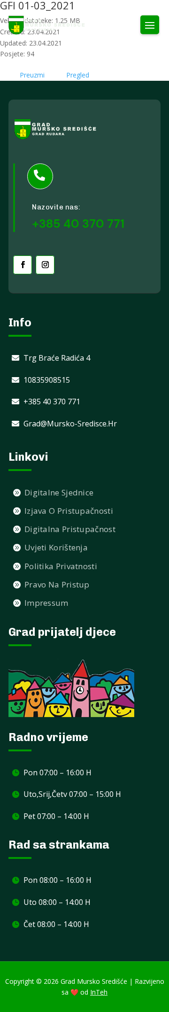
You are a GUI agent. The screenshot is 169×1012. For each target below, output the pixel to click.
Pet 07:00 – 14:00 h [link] (56, 816)
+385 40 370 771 (78, 224)
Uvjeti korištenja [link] (56, 547)
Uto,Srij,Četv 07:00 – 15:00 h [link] (72, 794)
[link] (47, 25)
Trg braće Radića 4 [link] (56, 358)
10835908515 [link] (46, 380)
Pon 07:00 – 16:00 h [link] (57, 772)
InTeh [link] (99, 992)
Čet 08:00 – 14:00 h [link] (56, 924)
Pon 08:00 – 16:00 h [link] (57, 880)
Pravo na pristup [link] (57, 584)
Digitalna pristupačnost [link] (69, 529)
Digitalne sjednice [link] (58, 492)
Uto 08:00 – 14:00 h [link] (57, 902)
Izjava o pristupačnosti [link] (68, 510)
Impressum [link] (46, 602)
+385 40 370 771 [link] (51, 401)
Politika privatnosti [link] (60, 566)
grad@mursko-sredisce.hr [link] (70, 423)
